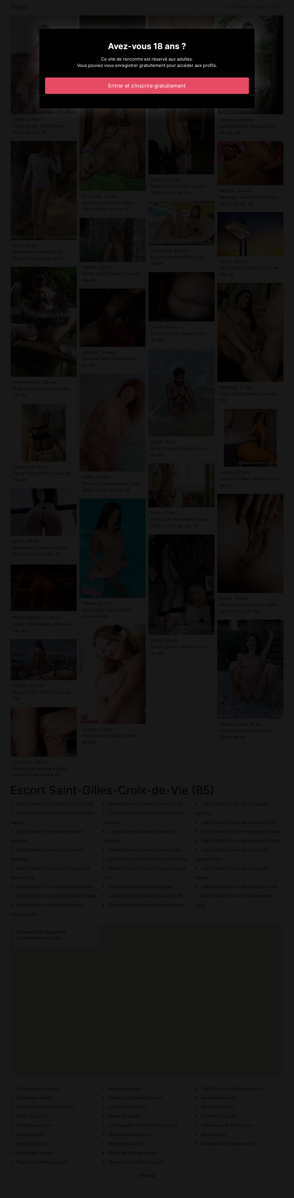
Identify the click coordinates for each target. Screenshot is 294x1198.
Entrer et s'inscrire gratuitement (147, 86)
